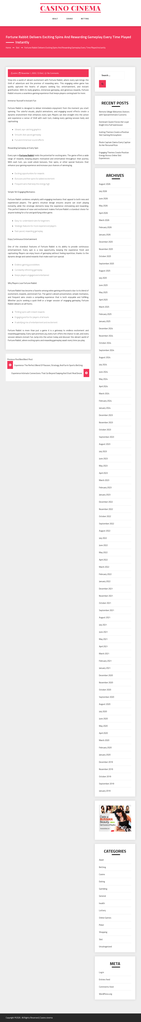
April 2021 (103, 646)
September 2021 (106, 610)
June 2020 (103, 718)
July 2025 (103, 277)
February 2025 (105, 314)
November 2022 (106, 509)
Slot (41, 73)
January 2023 (104, 494)
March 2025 (104, 306)
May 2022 (103, 552)
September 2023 (106, 437)
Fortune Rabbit (26, 155)
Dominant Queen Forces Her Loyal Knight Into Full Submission (114, 123)
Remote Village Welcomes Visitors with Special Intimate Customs (114, 113)
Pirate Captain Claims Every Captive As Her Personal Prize (114, 144)
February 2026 (105, 227)
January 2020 (104, 754)
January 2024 (104, 408)
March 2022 (104, 566)
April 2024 (103, 386)
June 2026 (103, 198)
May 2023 (103, 465)
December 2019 (106, 762)
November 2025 (106, 249)
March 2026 (104, 220)
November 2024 (106, 335)
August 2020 (104, 704)
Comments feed (106, 986)
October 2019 (105, 776)
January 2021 (104, 668)
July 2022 (103, 538)
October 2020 (105, 689)
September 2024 (106, 350)
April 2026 (103, 213)
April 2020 (103, 733)
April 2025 (103, 299)
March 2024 (104, 393)
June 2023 (103, 458)
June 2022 (103, 545)
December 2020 (106, 675)
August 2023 (104, 444)
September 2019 (106, 783)
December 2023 (106, 415)
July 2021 (103, 624)
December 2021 (106, 588)
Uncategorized (105, 946)
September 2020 (106, 697)
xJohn (15, 73)
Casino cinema (70, 8)
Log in (101, 972)
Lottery (102, 910)
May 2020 (103, 725)
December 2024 (106, 328)
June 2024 (103, 371)
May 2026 (103, 205)
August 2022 (104, 530)
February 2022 (105, 574)
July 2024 (103, 364)
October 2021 (105, 603)
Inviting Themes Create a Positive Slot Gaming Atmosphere (114, 134)
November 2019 (106, 769)
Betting (85, 18)
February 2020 (105, 747)
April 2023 (103, 473)
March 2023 (104, 480)
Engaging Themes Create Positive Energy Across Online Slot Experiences (114, 155)
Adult (55, 18)
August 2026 (104, 184)
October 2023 (105, 429)
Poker (101, 924)
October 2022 (105, 516)
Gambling (103, 888)
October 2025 (105, 256)
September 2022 (106, 523)
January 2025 (104, 321)
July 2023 (103, 451)
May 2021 (103, 639)
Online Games (105, 917)
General (102, 896)
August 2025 (104, 270)
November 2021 (106, 595)
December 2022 (106, 501)
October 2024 (105, 343)
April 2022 (103, 559)
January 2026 (104, 234)
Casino (69, 18)
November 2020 (106, 682)
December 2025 (106, 241)
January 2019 (104, 790)
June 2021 (103, 632)
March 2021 (104, 653)
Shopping (103, 932)
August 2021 (104, 617)
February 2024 (105, 400)
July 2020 (103, 711)
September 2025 (106, 263)
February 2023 (105, 487)
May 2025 (103, 292)
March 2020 (104, 740)
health (102, 903)
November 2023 (106, 422)
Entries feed (104, 979)
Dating (102, 881)
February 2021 (105, 660)
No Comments (53, 73)
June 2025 (103, 285)
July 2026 (103, 191)
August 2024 (104, 357)
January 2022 (104, 581)
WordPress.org (105, 994)
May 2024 (103, 379)
